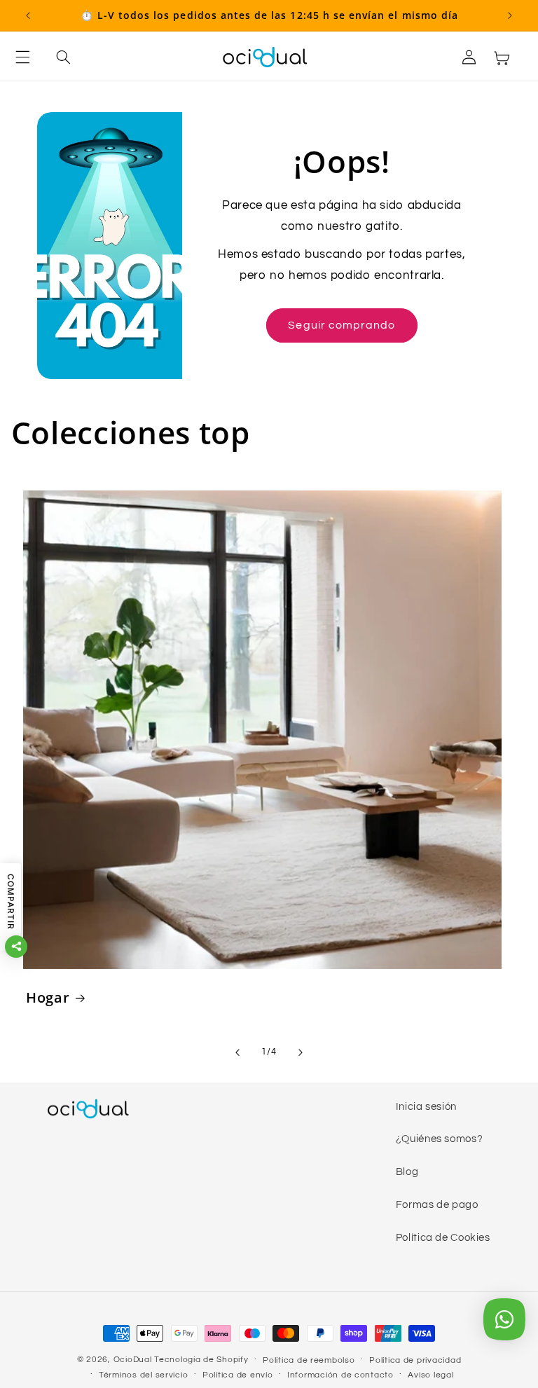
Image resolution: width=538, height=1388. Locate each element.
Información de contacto (340, 1375)
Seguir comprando (341, 325)
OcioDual (132, 1359)
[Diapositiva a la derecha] (300, 1052)
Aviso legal (430, 1375)
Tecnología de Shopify (201, 1359)
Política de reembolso (308, 1360)
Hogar (47, 997)
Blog (407, 1172)
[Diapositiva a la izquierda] (237, 1052)
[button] (31, 57)
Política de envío (237, 1375)
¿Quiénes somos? (439, 1139)
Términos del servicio (143, 1375)
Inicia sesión (426, 1106)
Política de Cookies (443, 1237)
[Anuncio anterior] (28, 15)
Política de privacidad (415, 1360)
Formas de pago (437, 1205)
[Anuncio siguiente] (510, 15)
